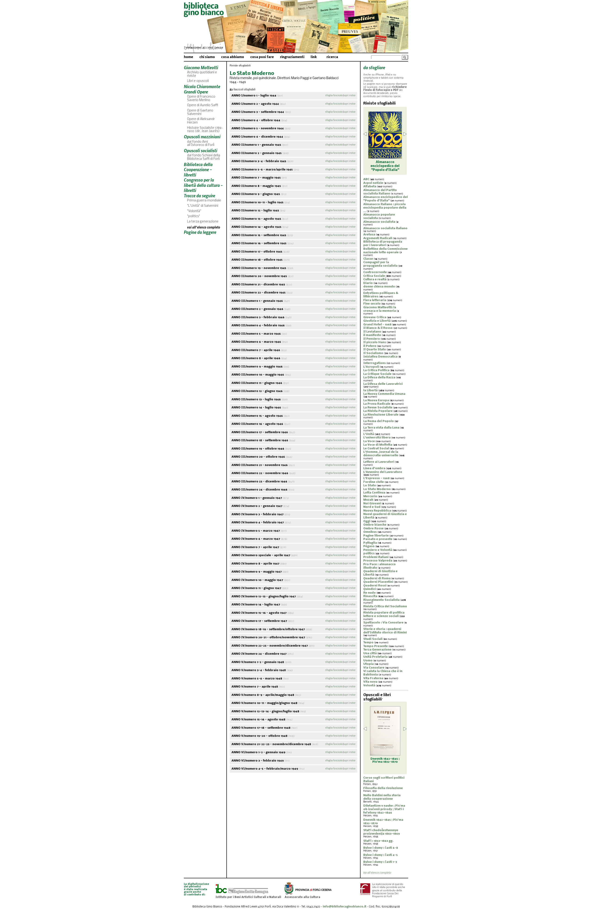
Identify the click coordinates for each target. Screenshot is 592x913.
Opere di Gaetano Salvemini (200, 112)
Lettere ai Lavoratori (378, 461)
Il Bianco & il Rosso (378, 328)
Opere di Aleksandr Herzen (201, 120)
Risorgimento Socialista (381, 599)
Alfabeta (369, 186)
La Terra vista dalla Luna (381, 427)
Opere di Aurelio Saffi (202, 105)
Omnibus (370, 532)
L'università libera (377, 437)
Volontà (369, 685)
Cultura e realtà (374, 279)
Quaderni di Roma (377, 578)
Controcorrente (375, 272)
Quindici (369, 589)
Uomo (368, 660)
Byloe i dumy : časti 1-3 (380, 862)
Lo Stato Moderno (377, 489)
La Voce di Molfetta (377, 444)
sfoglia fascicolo (333, 95)
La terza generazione (203, 221)
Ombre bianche (374, 524)
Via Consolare (373, 667)
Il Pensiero (371, 338)
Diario (368, 283)
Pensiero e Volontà (377, 550)
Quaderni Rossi (374, 585)
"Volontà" (194, 211)
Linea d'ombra (374, 468)
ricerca (332, 57)
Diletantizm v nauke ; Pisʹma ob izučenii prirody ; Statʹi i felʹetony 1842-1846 (384, 809)
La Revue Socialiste (377, 407)
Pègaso (369, 546)
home (188, 57)
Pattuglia (370, 542)
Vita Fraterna (373, 678)
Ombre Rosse (373, 528)
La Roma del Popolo (378, 421)
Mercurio (370, 496)
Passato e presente (377, 539)
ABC (366, 179)
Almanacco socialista (379, 221)
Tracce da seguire (199, 195)
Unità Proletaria (375, 656)
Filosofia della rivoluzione (383, 788)
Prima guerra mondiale (204, 200)
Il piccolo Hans (374, 342)
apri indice (349, 95)
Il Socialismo (373, 353)
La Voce (369, 441)
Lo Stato (369, 485)
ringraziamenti (292, 57)
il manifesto (372, 335)
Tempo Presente (375, 646)
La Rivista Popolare (378, 411)
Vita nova (370, 681)
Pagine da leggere (200, 232)
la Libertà (370, 390)
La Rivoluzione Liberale (380, 414)
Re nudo (369, 592)
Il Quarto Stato (374, 349)
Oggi (366, 521)
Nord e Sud (371, 507)
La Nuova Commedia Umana (384, 393)
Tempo (368, 642)
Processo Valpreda (377, 560)
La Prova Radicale (376, 403)
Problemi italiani (375, 557)
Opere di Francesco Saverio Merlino (201, 98)
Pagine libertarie (376, 535)
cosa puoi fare (262, 57)
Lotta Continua (374, 492)
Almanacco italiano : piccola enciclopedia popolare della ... (384, 208)
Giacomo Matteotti (201, 67)
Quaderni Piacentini (378, 581)
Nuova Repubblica (377, 510)
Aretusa (369, 234)
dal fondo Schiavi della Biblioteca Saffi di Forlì (203, 157)
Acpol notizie (373, 183)
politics (369, 553)
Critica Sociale (374, 276)
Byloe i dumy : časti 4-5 (380, 855)
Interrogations (374, 363)
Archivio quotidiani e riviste (202, 74)
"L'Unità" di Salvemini (202, 206)
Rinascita (370, 596)
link (314, 57)
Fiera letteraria (374, 300)
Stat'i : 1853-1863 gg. (378, 840)
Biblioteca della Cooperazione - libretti (198, 169)
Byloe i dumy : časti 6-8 (380, 847)
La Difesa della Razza (379, 377)
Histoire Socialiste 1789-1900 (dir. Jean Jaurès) (205, 129)
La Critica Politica (376, 370)
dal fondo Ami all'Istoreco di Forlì (200, 143)
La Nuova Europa (376, 400)
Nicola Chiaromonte (202, 86)
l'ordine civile (373, 482)
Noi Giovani (372, 503)
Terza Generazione (377, 649)
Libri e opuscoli (198, 81)
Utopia (368, 664)
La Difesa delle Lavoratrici (383, 384)
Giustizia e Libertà (377, 320)
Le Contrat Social (376, 448)
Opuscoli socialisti (200, 150)
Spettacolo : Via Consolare (383, 622)
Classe (368, 258)
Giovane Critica (374, 317)
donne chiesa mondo (379, 286)
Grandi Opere (196, 91)
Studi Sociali (372, 639)
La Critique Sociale (377, 374)
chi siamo (207, 57)
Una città (370, 653)
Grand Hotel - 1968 (377, 324)
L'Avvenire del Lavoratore (382, 472)
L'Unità (368, 434)
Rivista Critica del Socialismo (385, 606)
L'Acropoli (371, 366)
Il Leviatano (372, 331)
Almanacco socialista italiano (385, 228)
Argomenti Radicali (377, 238)
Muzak (368, 499)
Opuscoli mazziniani (202, 136)
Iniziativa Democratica (380, 356)
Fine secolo (372, 303)
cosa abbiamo (232, 57)
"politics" (193, 216)
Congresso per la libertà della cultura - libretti (203, 185)
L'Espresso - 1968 (376, 478)
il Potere (369, 346)
